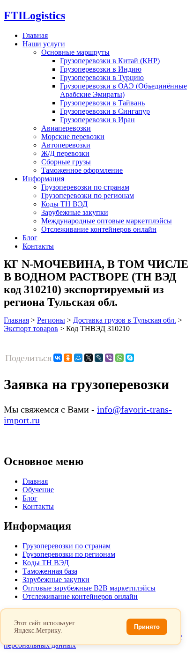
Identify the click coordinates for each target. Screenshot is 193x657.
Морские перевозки (72, 136)
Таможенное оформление (82, 170)
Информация (43, 179)
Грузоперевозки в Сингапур (105, 111)
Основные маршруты (75, 52)
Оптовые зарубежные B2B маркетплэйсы (89, 588)
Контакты (38, 246)
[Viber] (109, 358)
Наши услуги (43, 44)
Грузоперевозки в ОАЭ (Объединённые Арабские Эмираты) (123, 90)
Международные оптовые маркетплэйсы (106, 221)
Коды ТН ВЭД (64, 204)
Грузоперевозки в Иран (97, 120)
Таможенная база (49, 571)
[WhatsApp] (119, 358)
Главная (35, 35)
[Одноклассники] (68, 358)
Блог (29, 238)
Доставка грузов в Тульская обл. (124, 320)
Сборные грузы (66, 162)
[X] (88, 358)
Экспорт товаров (31, 328)
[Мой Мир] (78, 358)
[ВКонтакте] (57, 358)
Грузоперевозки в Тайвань (102, 103)
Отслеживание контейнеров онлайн (98, 229)
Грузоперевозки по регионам (87, 195)
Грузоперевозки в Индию (100, 69)
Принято (147, 626)
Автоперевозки (65, 145)
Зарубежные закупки (74, 212)
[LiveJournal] (99, 358)
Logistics (34, 15)
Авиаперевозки (66, 128)
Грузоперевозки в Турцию (102, 77)
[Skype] (130, 358)
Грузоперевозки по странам (85, 187)
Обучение (38, 490)
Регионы (51, 320)
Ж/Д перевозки (65, 153)
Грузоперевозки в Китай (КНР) (110, 61)
